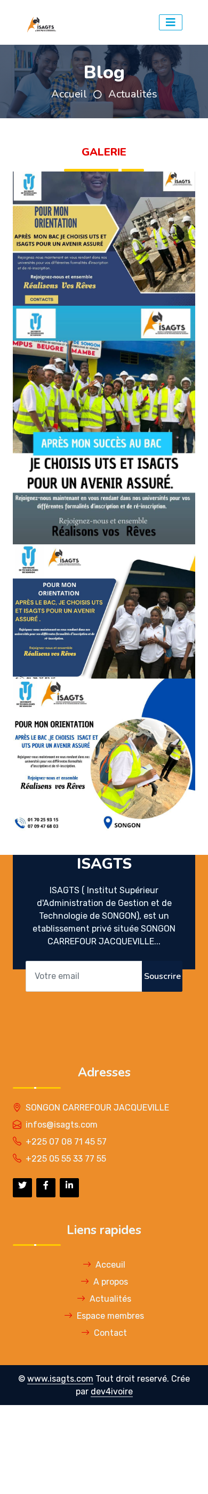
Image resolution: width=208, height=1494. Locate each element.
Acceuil (110, 1265)
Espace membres (110, 1316)
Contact (110, 1333)
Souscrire (162, 976)
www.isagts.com (60, 1379)
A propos (110, 1282)
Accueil (69, 94)
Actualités (132, 94)
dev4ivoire (112, 1391)
